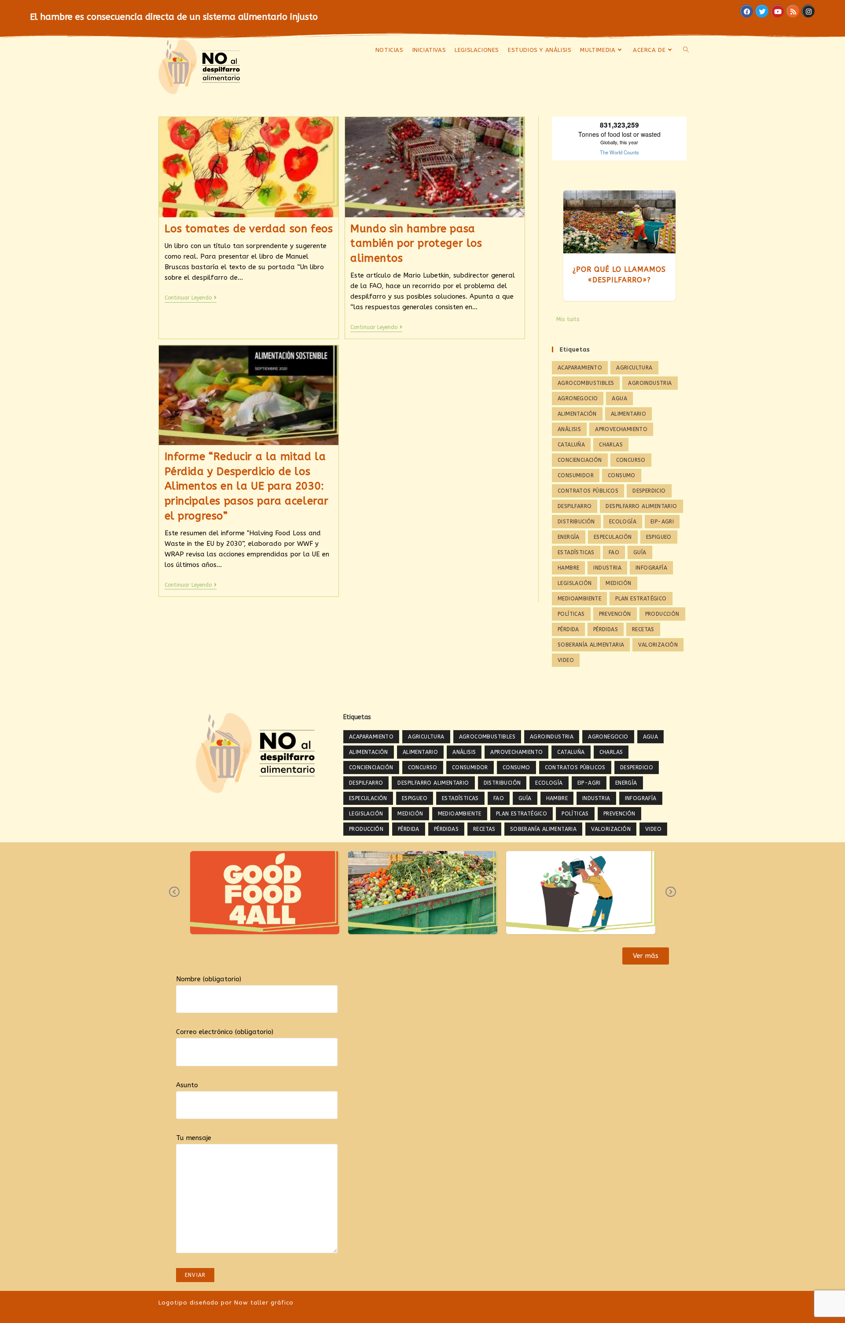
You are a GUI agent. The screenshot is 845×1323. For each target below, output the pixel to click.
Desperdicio (648, 491)
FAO (614, 552)
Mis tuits (568, 319)
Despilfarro (575, 506)
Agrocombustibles (586, 383)
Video (566, 660)
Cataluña (571, 445)
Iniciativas (252, 919)
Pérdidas (605, 629)
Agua (619, 398)
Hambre (568, 568)
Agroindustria (650, 383)
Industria (607, 568)
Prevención (615, 614)
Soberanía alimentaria (591, 645)
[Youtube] (777, 11)
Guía (640, 552)
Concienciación (580, 460)
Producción (662, 614)
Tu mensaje (193, 1138)
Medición (618, 583)
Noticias (280, 919)
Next (671, 898)
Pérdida (568, 629)
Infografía (651, 568)
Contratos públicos (588, 491)
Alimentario (628, 414)
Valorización (658, 645)
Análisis (569, 429)
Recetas (643, 629)
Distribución (576, 522)
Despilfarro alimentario (641, 506)
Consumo (622, 475)
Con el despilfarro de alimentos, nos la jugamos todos (265, 888)
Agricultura (634, 368)
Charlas (611, 445)
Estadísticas (576, 552)
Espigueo (659, 537)
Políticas (571, 614)
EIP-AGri (662, 522)
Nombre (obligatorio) (208, 979)
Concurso (631, 460)
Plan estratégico (640, 599)
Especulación (613, 537)
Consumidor (576, 475)
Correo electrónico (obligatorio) (224, 1032)
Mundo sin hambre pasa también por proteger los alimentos (416, 243)
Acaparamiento (580, 368)
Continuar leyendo (191, 298)
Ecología (622, 522)
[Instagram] (808, 11)
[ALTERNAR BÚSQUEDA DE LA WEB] (686, 50)
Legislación (575, 583)
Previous (174, 898)
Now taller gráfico (264, 1302)
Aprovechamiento (621, 429)
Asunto (187, 1085)
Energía (569, 537)
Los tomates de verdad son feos (249, 229)
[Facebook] (746, 11)
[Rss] (792, 11)
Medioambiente (579, 599)
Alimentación (577, 414)
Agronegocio (578, 398)
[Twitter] (761, 11)
